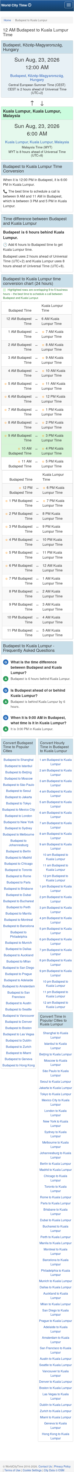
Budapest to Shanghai (19, 759)
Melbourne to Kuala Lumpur (55, 1144)
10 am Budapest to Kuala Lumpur (55, 856)
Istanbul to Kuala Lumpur (55, 1045)
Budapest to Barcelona (18, 926)
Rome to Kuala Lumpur (55, 1197)
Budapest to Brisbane (18, 888)
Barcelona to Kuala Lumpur (55, 1262)
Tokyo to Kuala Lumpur (55, 1094)
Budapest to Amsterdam (18, 986)
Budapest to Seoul (18, 791)
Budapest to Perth (18, 907)
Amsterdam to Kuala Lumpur (55, 1339)
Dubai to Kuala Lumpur (55, 1220)
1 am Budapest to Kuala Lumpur (55, 761)
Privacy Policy (62, 1466)
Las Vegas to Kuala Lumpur (56, 1396)
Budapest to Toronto (18, 870)
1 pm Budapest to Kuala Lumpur (55, 888)
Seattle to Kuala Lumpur (55, 1365)
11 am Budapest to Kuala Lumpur (55, 867)
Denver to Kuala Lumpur (55, 1381)
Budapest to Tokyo (18, 803)
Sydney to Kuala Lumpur (55, 1134)
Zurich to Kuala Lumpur (55, 1411)
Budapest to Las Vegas (18, 1034)
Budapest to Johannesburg (18, 842)
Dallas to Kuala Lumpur (55, 1287)
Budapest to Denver (18, 1021)
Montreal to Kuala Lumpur (55, 1251)
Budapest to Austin (18, 1003)
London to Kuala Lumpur (55, 1112)
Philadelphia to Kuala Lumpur (55, 1272)
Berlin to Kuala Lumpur (55, 1163)
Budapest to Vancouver (18, 1015)
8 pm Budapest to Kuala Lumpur (55, 962)
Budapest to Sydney (18, 828)
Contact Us (45, 1466)
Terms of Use (12, 1470)
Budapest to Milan (18, 961)
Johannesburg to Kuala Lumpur (55, 1155)
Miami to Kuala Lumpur (55, 1417)
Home (7, 20)
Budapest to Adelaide (18, 980)
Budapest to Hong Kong (18, 1065)
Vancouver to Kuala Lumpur (55, 1373)
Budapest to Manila (18, 913)
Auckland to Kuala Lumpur (55, 1295)
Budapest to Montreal (18, 919)
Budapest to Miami (18, 1053)
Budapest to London (18, 816)
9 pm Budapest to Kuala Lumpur (55, 973)
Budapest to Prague (18, 974)
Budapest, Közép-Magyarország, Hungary (37, 77)
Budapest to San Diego (18, 967)
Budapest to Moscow (19, 778)
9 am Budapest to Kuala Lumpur (55, 846)
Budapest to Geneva (18, 1059)
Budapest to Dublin (18, 1040)
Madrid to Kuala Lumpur (55, 1169)
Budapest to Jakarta (18, 797)
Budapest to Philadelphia (18, 934)
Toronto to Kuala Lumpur (55, 1188)
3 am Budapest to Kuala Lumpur (55, 783)
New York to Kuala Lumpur (55, 1123)
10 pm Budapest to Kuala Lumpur (55, 983)
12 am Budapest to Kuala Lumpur (55, 1004)
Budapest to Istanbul (18, 766)
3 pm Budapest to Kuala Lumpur (55, 909)
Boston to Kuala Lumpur (55, 1388)
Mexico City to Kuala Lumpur (55, 1102)
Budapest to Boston (18, 1028)
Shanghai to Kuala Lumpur (55, 1035)
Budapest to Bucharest (18, 901)
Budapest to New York (19, 822)
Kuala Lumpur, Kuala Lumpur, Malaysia (37, 141)
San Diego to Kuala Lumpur (55, 1312)
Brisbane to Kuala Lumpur (55, 1211)
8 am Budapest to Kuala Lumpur (55, 835)
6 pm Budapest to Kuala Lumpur (55, 941)
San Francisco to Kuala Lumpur (55, 1350)
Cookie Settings (32, 1470)
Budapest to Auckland (18, 955)
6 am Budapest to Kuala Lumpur (55, 814)
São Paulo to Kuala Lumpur (56, 1073)
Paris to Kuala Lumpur (56, 1203)
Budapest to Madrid (19, 857)
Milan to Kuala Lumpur (55, 1304)
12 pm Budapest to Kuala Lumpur (55, 878)
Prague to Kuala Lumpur (55, 1320)
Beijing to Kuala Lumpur (55, 1054)
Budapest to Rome (18, 876)
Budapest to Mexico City (18, 809)
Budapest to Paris (19, 882)
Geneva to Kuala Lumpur (55, 1425)
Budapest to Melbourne (18, 834)
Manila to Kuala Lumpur (55, 1243)
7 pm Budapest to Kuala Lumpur (55, 952)
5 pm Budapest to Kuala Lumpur (55, 930)
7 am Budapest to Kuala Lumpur (55, 825)
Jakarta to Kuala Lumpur (55, 1088)
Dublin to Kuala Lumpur (56, 1404)
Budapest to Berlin (18, 851)
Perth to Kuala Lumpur (55, 1237)
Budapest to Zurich (18, 1046)
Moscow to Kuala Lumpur (55, 1062)
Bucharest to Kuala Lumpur (55, 1228)
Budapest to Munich (18, 942)
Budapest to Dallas (18, 949)
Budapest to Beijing (18, 772)
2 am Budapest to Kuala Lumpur (55, 772)
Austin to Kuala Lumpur (55, 1358)
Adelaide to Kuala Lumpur (55, 1329)
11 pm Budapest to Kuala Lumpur (55, 994)
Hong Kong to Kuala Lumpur (55, 1436)
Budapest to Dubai (18, 895)
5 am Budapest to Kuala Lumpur (55, 804)
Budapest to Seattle (18, 1009)
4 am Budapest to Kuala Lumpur (55, 793)
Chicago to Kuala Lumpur (55, 1178)
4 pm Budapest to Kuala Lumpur (55, 920)
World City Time (14, 5)
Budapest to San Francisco (18, 994)
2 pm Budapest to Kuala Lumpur (55, 899)
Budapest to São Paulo (18, 784)
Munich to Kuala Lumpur (55, 1281)
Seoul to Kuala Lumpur (55, 1081)
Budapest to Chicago (18, 863)
